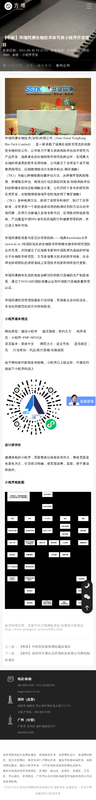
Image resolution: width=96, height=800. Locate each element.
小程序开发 (30, 55)
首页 (29, 65)
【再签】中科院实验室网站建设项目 (45, 646)
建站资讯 (45, 65)
